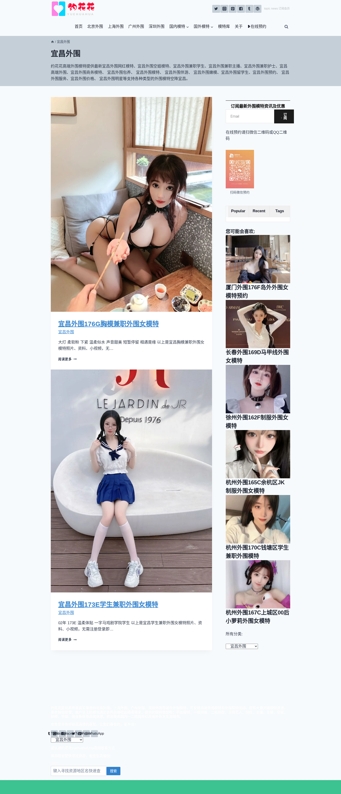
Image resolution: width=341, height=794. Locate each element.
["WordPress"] (257, 9)
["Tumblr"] (249, 9)
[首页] (52, 42)
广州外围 (136, 26)
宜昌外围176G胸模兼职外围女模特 (108, 324)
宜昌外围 (66, 332)
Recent (259, 211)
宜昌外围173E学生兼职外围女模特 (108, 604)
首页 (79, 26)
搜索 (54, 763)
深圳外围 (156, 26)
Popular (238, 211)
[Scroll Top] (255, 787)
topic (267, 8)
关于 (239, 26)
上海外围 (116, 26)
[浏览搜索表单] (286, 27)
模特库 (224, 26)
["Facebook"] (241, 9)
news (274, 8)
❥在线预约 (256, 26)
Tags (279, 211)
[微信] (85, 787)
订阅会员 (284, 8)
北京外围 (95, 26)
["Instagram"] (224, 9)
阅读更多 (67, 359)
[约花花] (74, 8)
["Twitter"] (216, 9)
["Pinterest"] (233, 9)
